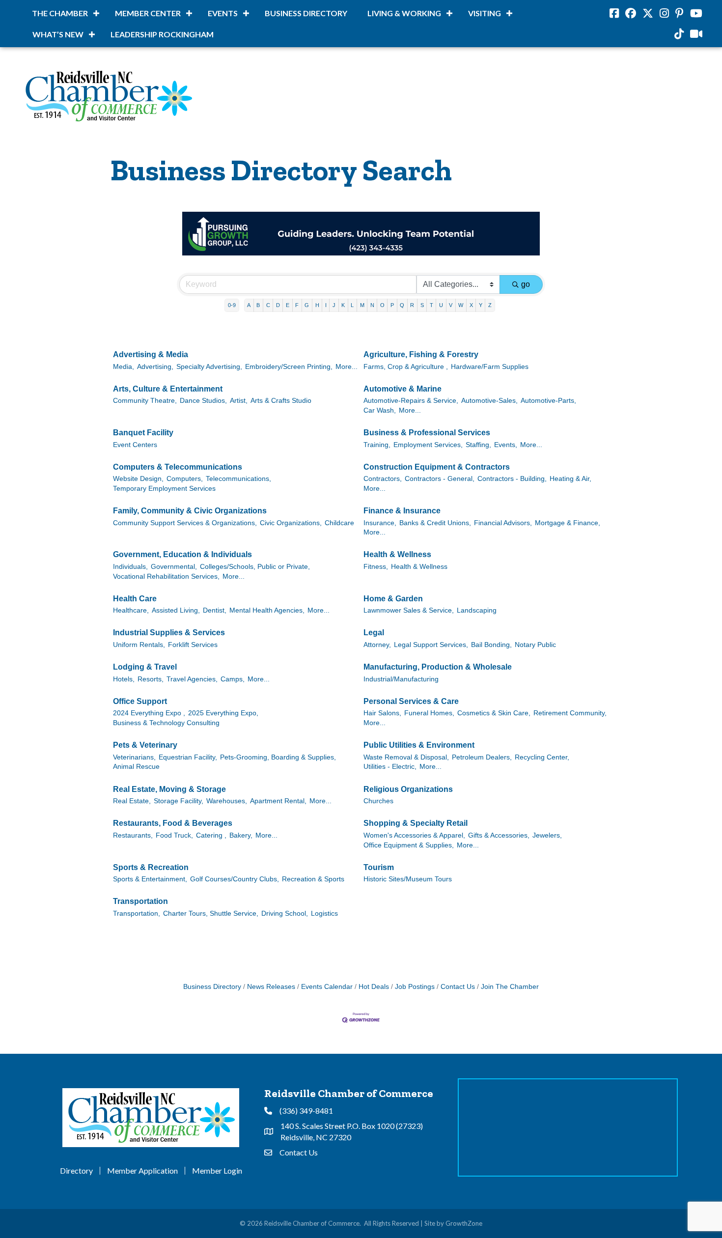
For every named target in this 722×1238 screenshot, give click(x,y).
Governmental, (174, 566)
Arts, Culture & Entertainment (167, 389)
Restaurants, (133, 835)
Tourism (378, 867)
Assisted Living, (176, 610)
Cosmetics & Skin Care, (493, 713)
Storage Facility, (178, 801)
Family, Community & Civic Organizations (190, 510)
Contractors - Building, (512, 478)
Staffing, (478, 445)
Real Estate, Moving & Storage (169, 789)
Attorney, (377, 644)
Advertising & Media (150, 354)
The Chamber (60, 13)
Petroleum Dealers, (482, 757)
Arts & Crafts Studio (280, 400)
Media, (123, 366)
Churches (378, 801)
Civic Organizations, (291, 523)
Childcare (339, 523)
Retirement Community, (570, 713)
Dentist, (214, 610)
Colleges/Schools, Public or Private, (255, 566)
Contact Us (458, 986)
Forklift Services (193, 644)
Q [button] (402, 305)
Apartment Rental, (278, 801)
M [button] (362, 305)
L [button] (352, 305)
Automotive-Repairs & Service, (410, 400)
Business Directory (306, 13)
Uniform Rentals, (139, 644)
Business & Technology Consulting (166, 723)
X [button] (471, 305)
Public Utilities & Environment (418, 745)
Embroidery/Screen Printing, (289, 366)
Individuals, (130, 566)
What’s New (57, 34)
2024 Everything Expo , (149, 713)
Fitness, (375, 566)
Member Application (142, 1171)
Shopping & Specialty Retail (415, 823)
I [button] (326, 305)
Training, (376, 445)
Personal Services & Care (411, 701)
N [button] (372, 305)
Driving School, (284, 913)
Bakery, (240, 835)
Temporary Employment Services (164, 488)
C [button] (268, 305)
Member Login (217, 1171)
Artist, (239, 400)
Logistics (324, 913)
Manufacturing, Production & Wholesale (437, 667)
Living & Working (404, 13)
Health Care (135, 598)
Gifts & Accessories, (498, 835)
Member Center (148, 13)
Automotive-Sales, (489, 400)
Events (223, 13)
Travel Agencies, (192, 679)
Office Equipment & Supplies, (408, 845)
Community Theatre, (145, 400)
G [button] (307, 305)
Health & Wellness (397, 554)
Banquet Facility (143, 432)
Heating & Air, (570, 478)
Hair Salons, (382, 713)
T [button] (431, 305)
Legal (373, 632)
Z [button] (490, 305)
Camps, (233, 679)
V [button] (450, 305)
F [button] (297, 305)
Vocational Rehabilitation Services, (166, 576)
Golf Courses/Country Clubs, (234, 879)
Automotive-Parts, (548, 400)
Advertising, (155, 366)
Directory (76, 1171)
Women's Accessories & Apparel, (414, 835)
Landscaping (477, 610)
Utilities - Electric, (390, 766)
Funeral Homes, (429, 713)
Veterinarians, (134, 757)
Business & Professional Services (426, 432)
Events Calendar (327, 986)
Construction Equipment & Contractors (436, 467)
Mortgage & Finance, (567, 523)
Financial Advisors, (503, 523)
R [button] (412, 305)
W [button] (460, 305)
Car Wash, (379, 410)
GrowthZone (463, 1223)
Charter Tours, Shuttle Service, (210, 913)
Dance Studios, (203, 400)
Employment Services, (428, 445)
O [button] (382, 305)
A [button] (248, 305)
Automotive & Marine (402, 389)
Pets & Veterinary (145, 745)
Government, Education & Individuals (182, 554)
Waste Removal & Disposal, (406, 757)
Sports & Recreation (151, 867)
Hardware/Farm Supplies (489, 366)
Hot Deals (374, 986)
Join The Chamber (510, 986)
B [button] (258, 305)
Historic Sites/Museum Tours (407, 879)
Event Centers (135, 445)
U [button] (441, 305)
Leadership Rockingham (162, 34)
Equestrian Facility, (188, 757)
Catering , (211, 835)
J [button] (334, 305)
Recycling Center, (542, 757)
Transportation (140, 901)
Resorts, (151, 679)
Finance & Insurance (402, 510)
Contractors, (382, 478)
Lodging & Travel (145, 667)
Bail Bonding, (491, 644)
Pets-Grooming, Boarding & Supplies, (278, 757)
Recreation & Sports (313, 879)
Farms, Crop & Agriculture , (405, 366)
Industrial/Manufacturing (401, 679)
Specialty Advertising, (209, 366)
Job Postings (415, 986)
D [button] (278, 305)
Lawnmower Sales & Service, (408, 610)
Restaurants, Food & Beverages (172, 823)
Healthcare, (131, 610)
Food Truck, (174, 835)
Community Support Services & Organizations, (185, 523)
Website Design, (138, 478)
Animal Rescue (136, 766)
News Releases (271, 986)
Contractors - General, (439, 478)
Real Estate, (132, 801)
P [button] (392, 305)
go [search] (525, 284)
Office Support (140, 701)
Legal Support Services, (431, 644)
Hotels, (124, 679)
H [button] (317, 305)
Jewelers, (547, 835)
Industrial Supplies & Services (169, 632)
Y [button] (480, 305)
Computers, (185, 478)
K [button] (343, 305)
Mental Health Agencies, (267, 610)
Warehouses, (226, 801)
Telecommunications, (238, 478)
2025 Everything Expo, (223, 713)
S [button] (422, 305)
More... (346, 366)
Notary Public (535, 644)
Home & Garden (393, 598)
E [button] (287, 305)
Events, (505, 445)
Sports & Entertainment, (150, 879)
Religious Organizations (408, 789)
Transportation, (136, 913)
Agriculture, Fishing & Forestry (420, 354)
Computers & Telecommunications (177, 467)
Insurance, (379, 523)
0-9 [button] (232, 305)
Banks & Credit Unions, (435, 523)
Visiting (484, 13)
